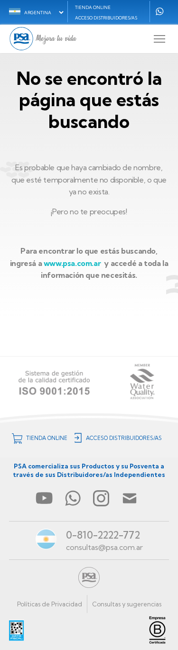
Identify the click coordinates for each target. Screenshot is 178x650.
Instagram (101, 498)
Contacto (129, 498)
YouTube (44, 498)
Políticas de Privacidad (49, 604)
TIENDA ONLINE (93, 7)
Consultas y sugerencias (126, 604)
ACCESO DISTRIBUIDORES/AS (106, 17)
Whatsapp (159, 11)
